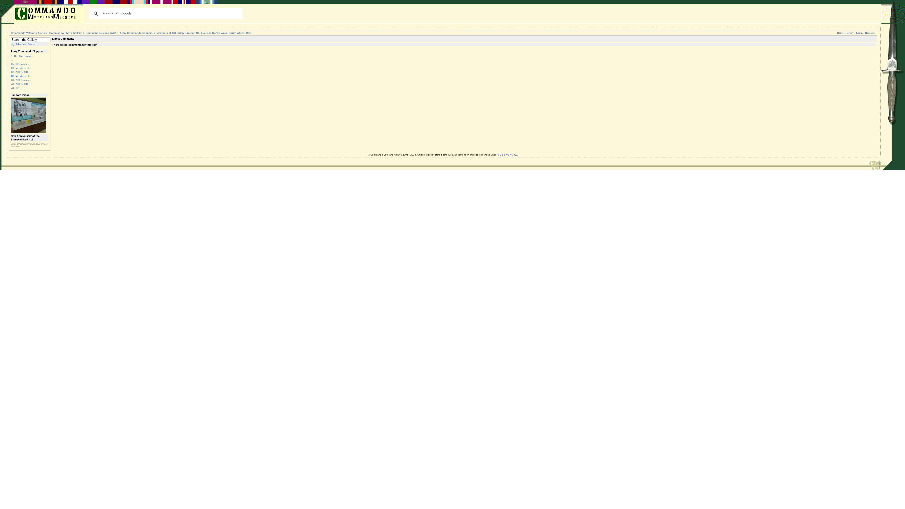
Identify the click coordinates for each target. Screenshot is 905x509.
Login (859, 33)
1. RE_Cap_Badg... (22, 56)
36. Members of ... (21, 68)
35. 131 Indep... (20, 64)
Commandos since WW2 (101, 33)
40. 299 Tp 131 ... (21, 84)
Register (870, 33)
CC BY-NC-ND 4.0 (507, 154)
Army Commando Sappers (136, 33)
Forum (849, 33)
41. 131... (16, 88)
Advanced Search (26, 44)
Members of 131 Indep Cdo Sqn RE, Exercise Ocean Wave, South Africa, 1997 (203, 33)
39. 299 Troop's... (21, 80)
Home (840, 33)
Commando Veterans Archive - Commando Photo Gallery (46, 33)
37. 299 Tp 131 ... (21, 72)
